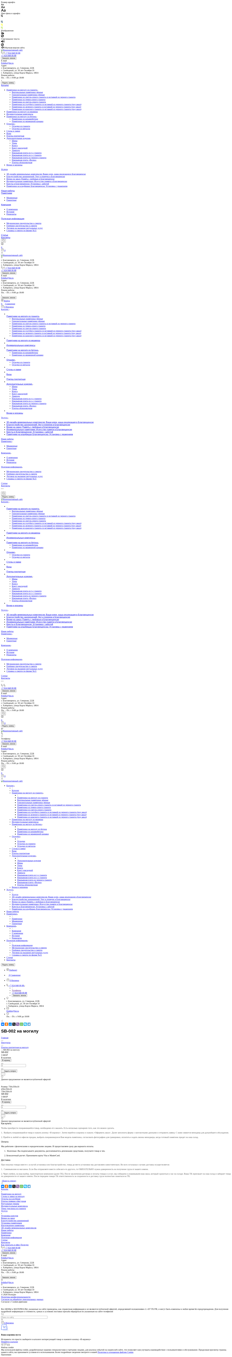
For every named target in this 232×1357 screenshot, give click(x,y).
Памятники (6, 193)
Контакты (5, 237)
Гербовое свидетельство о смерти (21, 226)
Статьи (4, 235)
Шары (14, 141)
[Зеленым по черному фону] (2, 28)
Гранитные (11, 200)
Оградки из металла (21, 128)
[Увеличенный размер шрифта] (3, 11)
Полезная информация (12, 219)
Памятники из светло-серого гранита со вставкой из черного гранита (43, 97)
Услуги (4, 169)
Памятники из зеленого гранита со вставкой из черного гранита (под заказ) (46, 107)
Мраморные (11, 198)
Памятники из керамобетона (25, 119)
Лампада (16, 150)
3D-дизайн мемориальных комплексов (18, 1228)
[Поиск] (3, 241)
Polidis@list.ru (7, 63)
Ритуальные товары (10, 1204)
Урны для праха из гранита (13, 1208)
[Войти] (2, 244)
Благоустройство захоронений (15, 1220)
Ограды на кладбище (10, 1199)
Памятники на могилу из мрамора (22, 112)
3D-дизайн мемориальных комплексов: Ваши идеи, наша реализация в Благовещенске (46, 174)
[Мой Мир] (10, 1024)
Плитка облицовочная (22, 162)
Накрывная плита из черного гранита (29, 158)
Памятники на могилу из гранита (22, 90)
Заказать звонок (8, 58)
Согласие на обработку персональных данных (22, 1299)
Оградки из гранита (21, 126)
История (10, 212)
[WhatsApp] (21, 1024)
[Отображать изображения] (2, 33)
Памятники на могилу (11, 1194)
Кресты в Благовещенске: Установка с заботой (27, 184)
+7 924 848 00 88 (12, 53)
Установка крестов (9, 1216)
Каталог (5, 85)
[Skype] (25, 1024)
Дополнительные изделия (18, 138)
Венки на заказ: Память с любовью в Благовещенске (30, 179)
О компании (12, 209)
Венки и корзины (14, 165)
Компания (6, 205)
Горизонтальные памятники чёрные (28, 95)
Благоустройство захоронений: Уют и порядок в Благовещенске (35, 176)
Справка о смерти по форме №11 (21, 230)
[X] (14, 1024)
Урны (14, 143)
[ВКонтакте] (2, 1024)
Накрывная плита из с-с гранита (26, 155)
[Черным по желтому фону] (2, 25)
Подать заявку (8, 83)
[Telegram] (29, 1024)
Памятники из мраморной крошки (27, 121)
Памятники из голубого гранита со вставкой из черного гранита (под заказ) (46, 104)
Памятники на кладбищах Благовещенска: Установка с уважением (36, 186)
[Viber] (17, 1024)
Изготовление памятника (12, 1225)
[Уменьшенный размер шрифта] (2, 4)
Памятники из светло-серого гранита (29, 102)
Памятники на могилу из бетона (21, 116)
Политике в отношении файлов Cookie (115, 1352)
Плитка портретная (15, 136)
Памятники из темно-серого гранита (28, 99)
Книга (15, 145)
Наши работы (8, 191)
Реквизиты (11, 214)
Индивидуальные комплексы (19, 114)
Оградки (10, 124)
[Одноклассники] (6, 1024)
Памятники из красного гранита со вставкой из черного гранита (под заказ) (46, 109)
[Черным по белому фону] (2, 16)
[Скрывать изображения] (2, 36)
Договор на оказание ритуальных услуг (24, 228)
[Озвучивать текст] (2, 42)
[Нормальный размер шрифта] (3, 7)
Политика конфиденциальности (15, 1297)
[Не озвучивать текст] (2, 45)
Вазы (8, 133)
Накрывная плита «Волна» (24, 160)
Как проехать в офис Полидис (15, 1245)
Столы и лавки (13, 131)
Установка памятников (11, 1223)
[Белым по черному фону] (2, 19)
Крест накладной (20, 148)
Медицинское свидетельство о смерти (23, 223)
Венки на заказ (8, 1218)
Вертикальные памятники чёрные (27, 92)
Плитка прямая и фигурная (13, 1201)
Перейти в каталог (9, 1342)
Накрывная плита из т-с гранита (26, 153)
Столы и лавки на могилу (13, 1196)
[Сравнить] (3, 1074)
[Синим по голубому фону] (2, 22)
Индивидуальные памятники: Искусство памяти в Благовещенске (36, 181)
